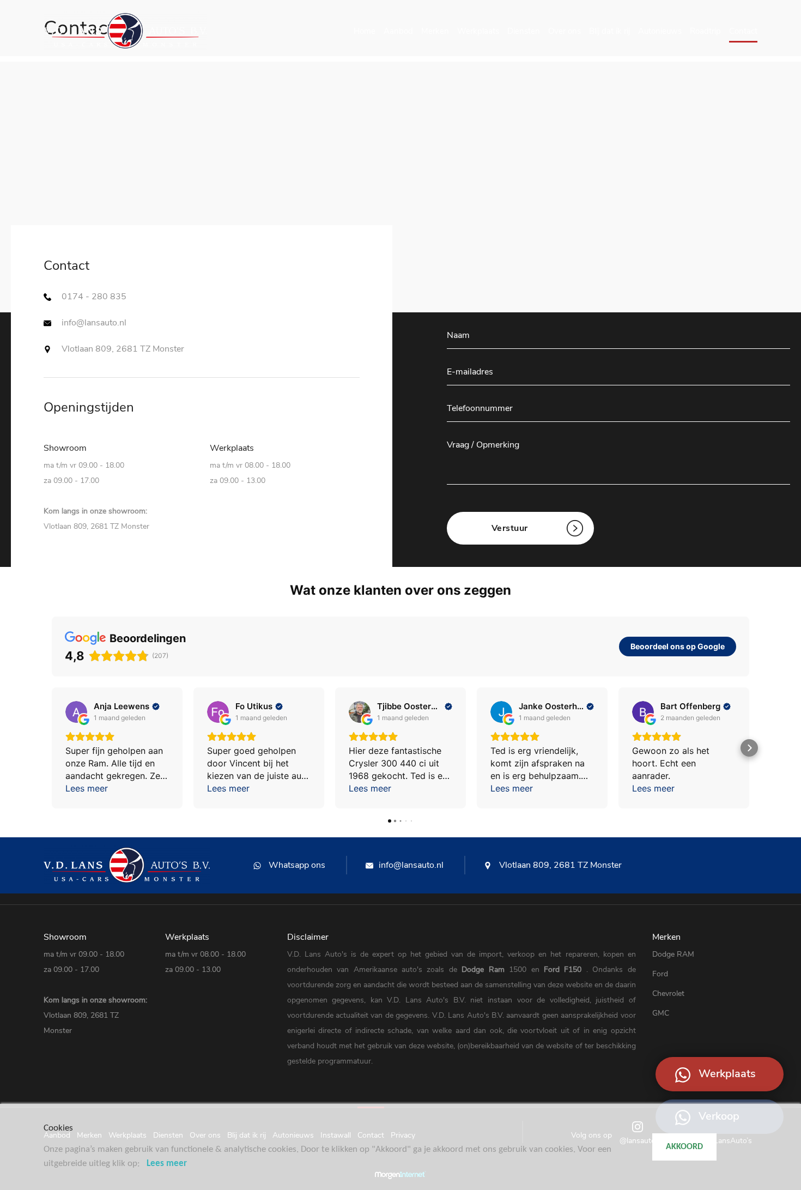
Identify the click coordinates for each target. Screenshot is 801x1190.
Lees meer (167, 1163)
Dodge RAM (673, 954)
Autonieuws (660, 31)
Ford (554, 969)
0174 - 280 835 (94, 297)
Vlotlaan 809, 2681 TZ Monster (559, 865)
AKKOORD (684, 1147)
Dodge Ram (485, 969)
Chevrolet (668, 993)
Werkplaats (478, 31)
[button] (51, 748)
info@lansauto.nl (94, 323)
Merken (435, 31)
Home (364, 31)
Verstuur (509, 528)
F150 (575, 969)
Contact (743, 31)
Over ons (564, 31)
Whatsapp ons (295, 865)
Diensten (523, 31)
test (50, 437)
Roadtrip (705, 31)
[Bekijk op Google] (76, 712)
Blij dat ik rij (609, 31)
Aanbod (398, 31)
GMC (660, 1013)
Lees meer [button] (86, 788)
